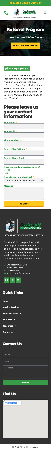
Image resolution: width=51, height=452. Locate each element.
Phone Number (11, 140)
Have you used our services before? (22, 167)
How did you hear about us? (18, 177)
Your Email (9, 131)
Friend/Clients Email (14, 158)
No (7, 173)
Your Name (9, 122)
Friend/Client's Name (15, 149)
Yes (8, 169)
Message (8, 186)
